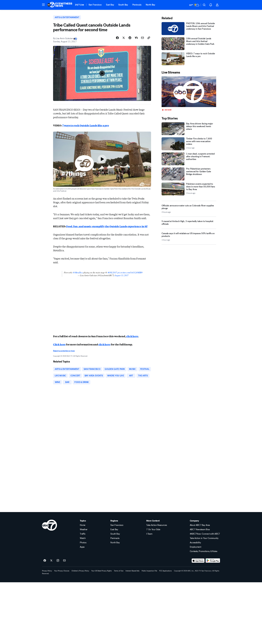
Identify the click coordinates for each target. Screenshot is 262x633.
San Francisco (95, 4)
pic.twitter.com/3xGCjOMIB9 (129, 272)
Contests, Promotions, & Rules (203, 551)
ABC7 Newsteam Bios (200, 529)
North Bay (150, 4)
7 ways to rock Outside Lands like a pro (85, 125)
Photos (83, 543)
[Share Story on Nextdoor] (136, 37)
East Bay (110, 4)
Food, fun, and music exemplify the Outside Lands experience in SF (107, 226)
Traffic (83, 534)
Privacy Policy (47, 571)
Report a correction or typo (64, 351)
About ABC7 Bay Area (200, 525)
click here (132, 336)
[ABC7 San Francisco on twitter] (51, 560)
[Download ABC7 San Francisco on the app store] (198, 560)
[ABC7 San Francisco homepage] (59, 5)
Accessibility (195, 543)
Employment (195, 547)
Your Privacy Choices (61, 571)
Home (82, 525)
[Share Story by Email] (142, 37)
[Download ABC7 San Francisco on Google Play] (213, 560)
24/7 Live (79, 4)
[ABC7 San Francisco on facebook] (44, 560)
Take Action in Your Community (204, 538)
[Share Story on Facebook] (117, 37)
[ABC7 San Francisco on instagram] (58, 560)
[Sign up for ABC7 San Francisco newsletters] (64, 560)
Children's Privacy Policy (80, 571)
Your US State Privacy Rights (101, 571)
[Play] (189, 91)
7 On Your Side (153, 529)
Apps (82, 547)
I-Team (149, 534)
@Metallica (78, 272)
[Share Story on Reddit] (130, 37)
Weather (83, 529)
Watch (83, 538)
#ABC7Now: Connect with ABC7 (205, 534)
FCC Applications (165, 571)
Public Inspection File (149, 571)
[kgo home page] (49, 525)
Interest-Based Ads (132, 571)
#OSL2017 (112, 272)
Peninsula (136, 4)
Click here (59, 344)
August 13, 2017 (121, 275)
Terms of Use (118, 571)
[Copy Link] (148, 37)
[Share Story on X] (123, 37)
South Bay (123, 4)
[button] (43, 4)
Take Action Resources (156, 525)
